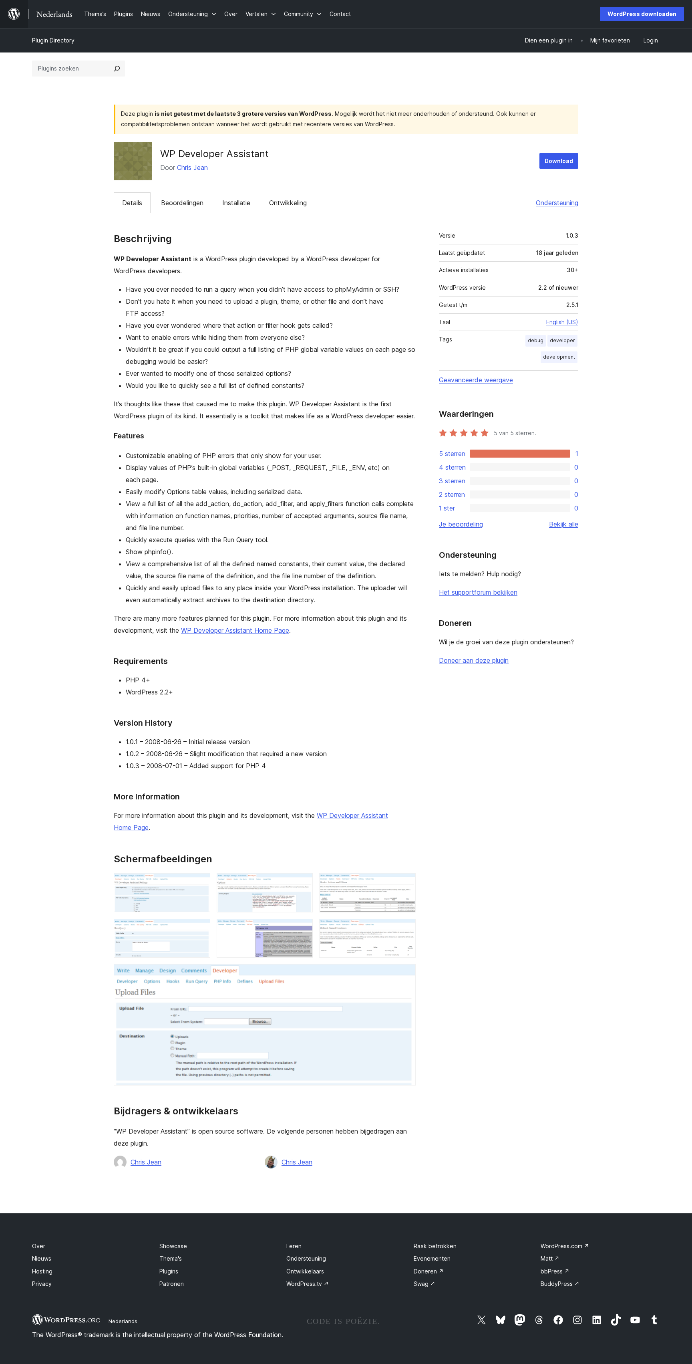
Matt (550, 1258)
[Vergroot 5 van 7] (302, 930)
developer (562, 340)
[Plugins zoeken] (117, 69)
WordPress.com (565, 1246)
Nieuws (41, 1258)
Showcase (173, 1246)
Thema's (170, 1258)
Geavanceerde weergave (476, 380)
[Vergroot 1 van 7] (199, 884)
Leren (294, 1246)
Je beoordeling (461, 524)
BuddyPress (560, 1283)
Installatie (236, 203)
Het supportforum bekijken (478, 592)
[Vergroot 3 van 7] (405, 884)
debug (535, 340)
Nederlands (123, 1321)
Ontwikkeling (288, 203)
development (559, 357)
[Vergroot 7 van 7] (405, 975)
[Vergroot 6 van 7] (405, 930)
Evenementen (432, 1258)
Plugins (168, 1271)
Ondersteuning (557, 203)
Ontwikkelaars (305, 1271)
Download (559, 160)
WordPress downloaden (642, 13)
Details (132, 203)
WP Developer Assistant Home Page (235, 630)
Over (38, 1246)
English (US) (562, 322)
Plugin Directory (53, 40)
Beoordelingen (182, 203)
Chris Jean (192, 167)
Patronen (171, 1283)
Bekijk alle (563, 524)
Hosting (42, 1271)
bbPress (555, 1271)
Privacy (42, 1283)
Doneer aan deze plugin (474, 660)
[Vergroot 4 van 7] (199, 930)
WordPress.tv (307, 1283)
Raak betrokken (435, 1246)
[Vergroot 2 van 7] (302, 884)
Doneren (429, 1271)
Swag (424, 1283)
